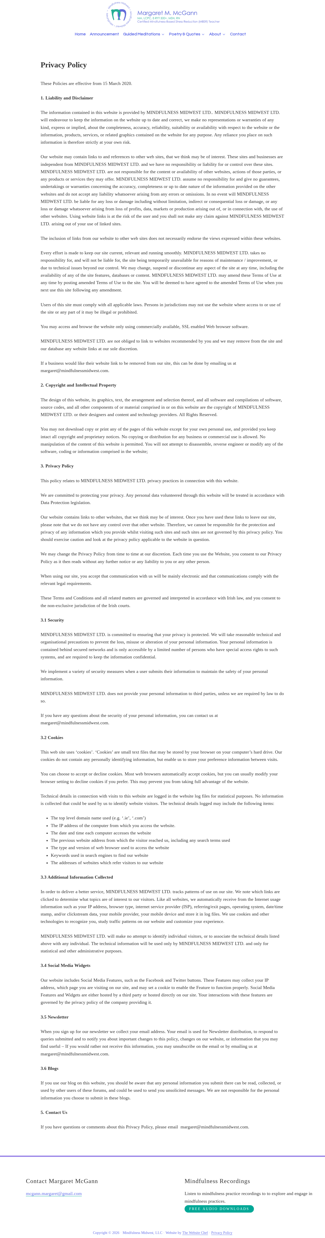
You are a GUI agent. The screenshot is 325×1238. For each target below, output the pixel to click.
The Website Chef (195, 1233)
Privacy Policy (221, 1233)
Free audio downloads (219, 1209)
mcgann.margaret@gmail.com (54, 1193)
